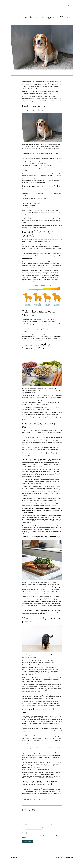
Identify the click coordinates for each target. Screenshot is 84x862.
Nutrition (45, 799)
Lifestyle (40, 799)
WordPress (70, 857)
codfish (47, 469)
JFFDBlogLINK (15, 5)
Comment (25, 824)
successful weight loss (55, 100)
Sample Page (69, 5)
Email (24, 830)
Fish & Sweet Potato (37, 459)
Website (24, 833)
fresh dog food (29, 447)
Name (24, 827)
